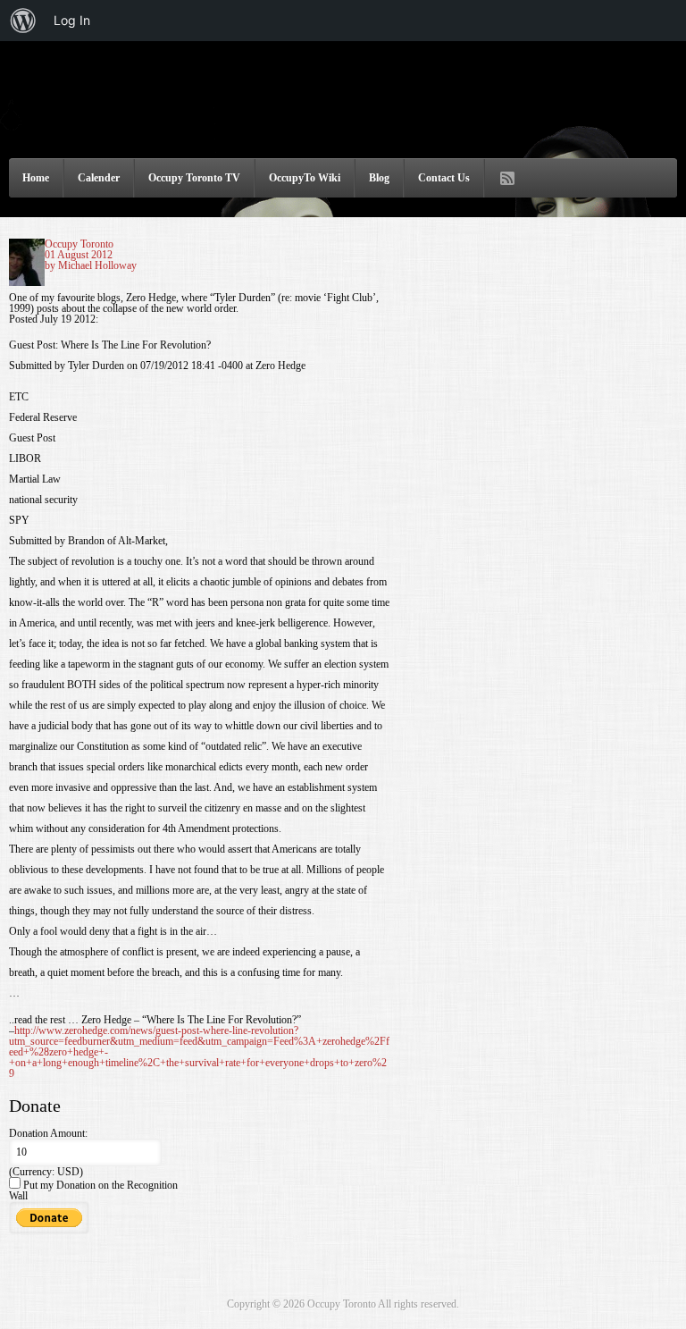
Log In (72, 20)
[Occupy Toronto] (343, 128)
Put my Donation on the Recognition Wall (93, 1190)
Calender (99, 178)
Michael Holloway (97, 265)
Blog (379, 178)
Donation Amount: (48, 1133)
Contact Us (444, 178)
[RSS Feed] (507, 179)
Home (35, 178)
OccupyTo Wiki (304, 178)
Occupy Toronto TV (194, 178)
